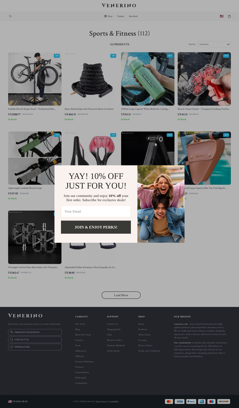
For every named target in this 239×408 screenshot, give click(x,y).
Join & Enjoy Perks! (96, 227)
